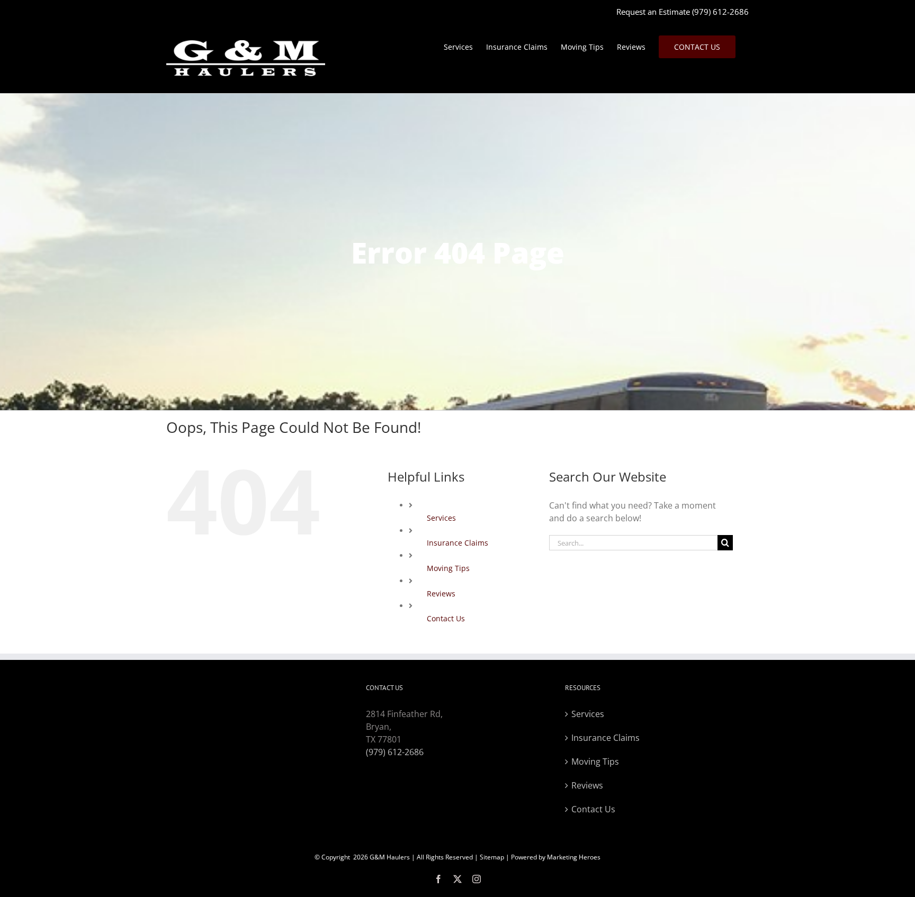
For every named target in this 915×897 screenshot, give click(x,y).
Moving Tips (448, 568)
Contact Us (446, 618)
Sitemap (492, 857)
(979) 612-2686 (720, 11)
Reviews (441, 593)
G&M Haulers (390, 857)
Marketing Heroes (573, 857)
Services (441, 518)
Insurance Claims (457, 543)
